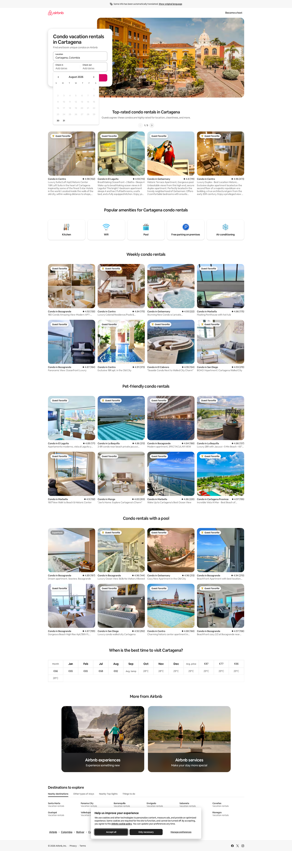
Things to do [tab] (128, 793)
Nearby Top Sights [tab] (108, 793)
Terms (83, 845)
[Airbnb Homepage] (56, 13)
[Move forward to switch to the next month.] (94, 77)
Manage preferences (181, 832)
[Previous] (140, 125)
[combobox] (80, 57)
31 (64, 120)
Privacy (73, 845)
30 (58, 120)
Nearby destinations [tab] (58, 793)
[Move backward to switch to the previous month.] (58, 77)
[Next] (151, 125)
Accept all (111, 832)
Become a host (233, 12)
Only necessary (146, 832)
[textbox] (66, 68)
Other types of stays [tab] (83, 793)
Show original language (170, 4)
